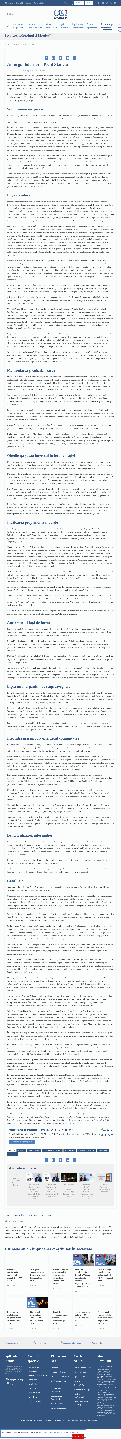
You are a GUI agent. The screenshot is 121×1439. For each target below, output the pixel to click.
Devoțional (32, 1379)
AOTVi (89, 3)
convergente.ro (14, 1117)
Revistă (77, 1381)
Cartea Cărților (39, 3)
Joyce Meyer (33, 1397)
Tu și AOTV (79, 1385)
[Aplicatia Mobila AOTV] (14, 1383)
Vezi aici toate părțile (94, 1237)
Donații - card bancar (60, 1376)
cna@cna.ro (103, 1415)
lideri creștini (34, 1150)
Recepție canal (80, 1372)
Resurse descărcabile (83, 1368)
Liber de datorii (34, 1393)
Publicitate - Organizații (56, 1390)
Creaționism (33, 1384)
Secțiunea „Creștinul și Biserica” (28, 35)
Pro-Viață (32, 1388)
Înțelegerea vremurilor (77, 26)
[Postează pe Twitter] (60, 58)
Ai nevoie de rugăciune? (33, 1369)
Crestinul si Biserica (86, 1150)
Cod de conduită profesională (105, 1404)
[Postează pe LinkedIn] (67, 58)
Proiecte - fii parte (58, 1372)
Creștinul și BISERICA (29, 70)
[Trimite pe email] (74, 58)
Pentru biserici (57, 1403)
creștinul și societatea (52, 1150)
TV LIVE (79, 3)
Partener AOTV (57, 1368)
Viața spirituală (92, 26)
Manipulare (103, 1150)
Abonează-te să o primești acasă (21, 1142)
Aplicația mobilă (81, 1376)
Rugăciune (67, 3)
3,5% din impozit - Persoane (59, 1382)
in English (19, 3)
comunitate (69, 1150)
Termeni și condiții (82, 1389)
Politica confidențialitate (67, 1432)
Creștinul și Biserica (35, 44)
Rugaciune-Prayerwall (37, 1375)
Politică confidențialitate (81, 1395)
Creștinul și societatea (107, 26)
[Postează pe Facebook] (46, 58)
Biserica (21, 1150)
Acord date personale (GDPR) (83, 1403)
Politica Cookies (49, 1432)
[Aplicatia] (14, 1379)
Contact (28, 3)
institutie (12, 1154)
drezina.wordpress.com (72, 1123)
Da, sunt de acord (78, 1436)
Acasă (7, 44)
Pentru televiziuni (58, 1408)
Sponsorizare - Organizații (57, 1397)
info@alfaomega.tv (52, 1420)
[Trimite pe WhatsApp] (53, 58)
